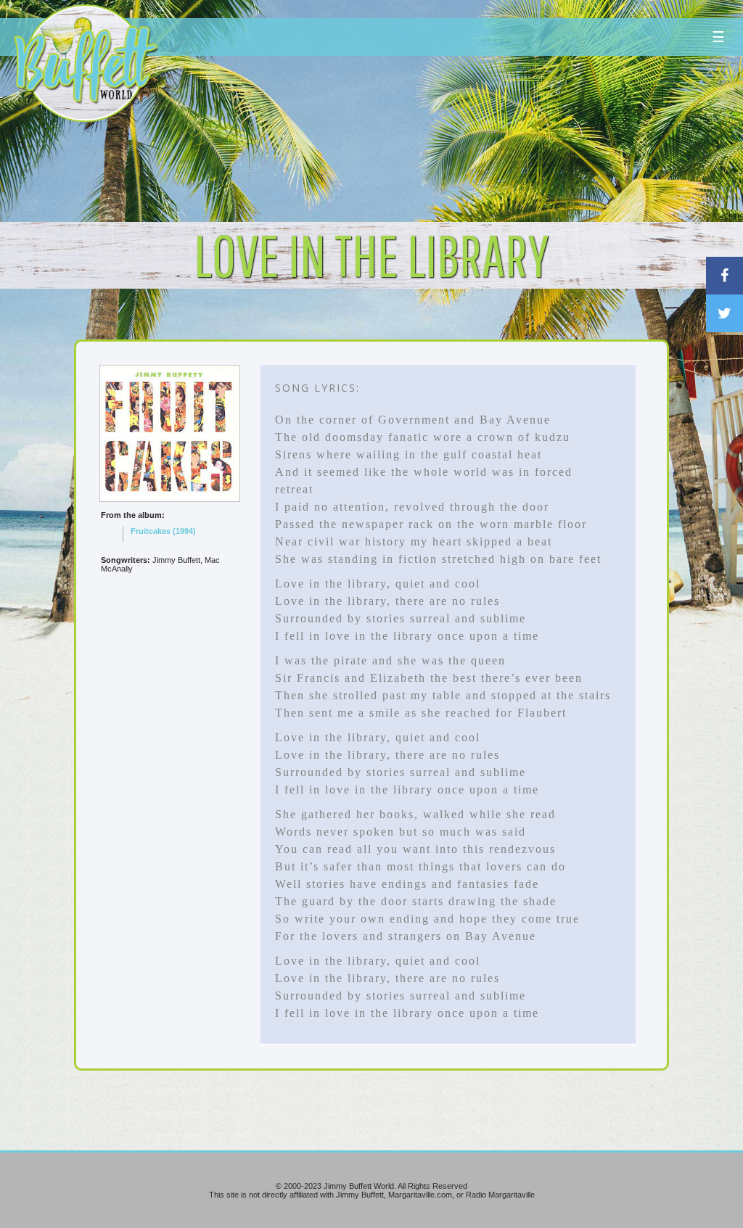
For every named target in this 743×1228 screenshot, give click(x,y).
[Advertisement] (446, 134)
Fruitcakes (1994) (163, 531)
